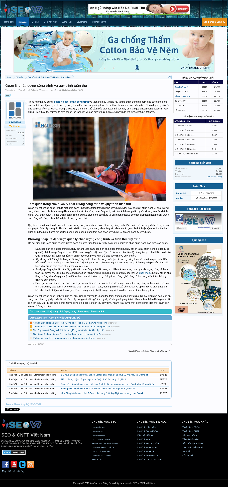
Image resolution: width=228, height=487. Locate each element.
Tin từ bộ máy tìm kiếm (101, 455)
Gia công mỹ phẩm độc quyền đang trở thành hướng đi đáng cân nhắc (67, 334)
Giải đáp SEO (97, 459)
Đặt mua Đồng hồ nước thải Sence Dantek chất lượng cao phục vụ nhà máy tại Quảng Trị (104, 375)
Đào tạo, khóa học (190, 435)
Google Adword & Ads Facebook (105, 443)
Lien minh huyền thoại (192, 447)
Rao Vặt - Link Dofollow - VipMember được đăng (38, 90)
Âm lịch (179, 198)
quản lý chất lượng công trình (71, 101)
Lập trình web (143, 439)
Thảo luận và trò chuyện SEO (104, 447)
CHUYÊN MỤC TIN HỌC (152, 421)
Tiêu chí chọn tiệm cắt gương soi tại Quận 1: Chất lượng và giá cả (93, 379)
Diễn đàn (23, 22)
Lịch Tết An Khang (214, 177)
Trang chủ (9, 22)
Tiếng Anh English (190, 439)
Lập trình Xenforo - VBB (148, 443)
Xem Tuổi (67, 22)
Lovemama (82, 22)
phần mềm (145, 273)
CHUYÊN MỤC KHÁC (195, 421)
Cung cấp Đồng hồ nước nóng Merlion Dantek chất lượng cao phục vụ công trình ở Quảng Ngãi (107, 384)
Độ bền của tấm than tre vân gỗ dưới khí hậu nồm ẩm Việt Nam (64, 338)
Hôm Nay (199, 186)
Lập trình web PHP (145, 451)
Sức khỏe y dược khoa (192, 443)
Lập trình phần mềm (146, 427)
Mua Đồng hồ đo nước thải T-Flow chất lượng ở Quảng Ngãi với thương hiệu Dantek (102, 393)
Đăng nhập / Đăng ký (214, 22)
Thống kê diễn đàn (199, 162)
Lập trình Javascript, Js (147, 455)
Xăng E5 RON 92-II (182, 96)
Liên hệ (35, 22)
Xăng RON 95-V (181, 87)
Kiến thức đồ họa (145, 435)
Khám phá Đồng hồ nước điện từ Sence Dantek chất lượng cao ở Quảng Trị (98, 388)
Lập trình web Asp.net (147, 447)
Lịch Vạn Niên (50, 22)
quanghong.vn (99, 22)
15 (23, 136)
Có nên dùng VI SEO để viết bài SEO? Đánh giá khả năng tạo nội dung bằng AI (71, 326)
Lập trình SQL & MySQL (148, 431)
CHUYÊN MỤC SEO (103, 421)
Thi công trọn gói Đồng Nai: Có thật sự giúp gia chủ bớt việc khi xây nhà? (68, 330)
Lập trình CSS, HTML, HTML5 (150, 459)
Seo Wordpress (98, 435)
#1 (171, 344)
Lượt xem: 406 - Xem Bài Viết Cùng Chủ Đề (55, 317)
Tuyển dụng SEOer (191, 427)
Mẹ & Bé (186, 451)
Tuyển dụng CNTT (190, 431)
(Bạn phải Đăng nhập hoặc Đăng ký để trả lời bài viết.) (150, 351)
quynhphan (72, 90)
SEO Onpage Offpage (101, 439)
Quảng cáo (199, 240)
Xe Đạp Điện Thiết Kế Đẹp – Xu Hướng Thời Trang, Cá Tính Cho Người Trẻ (70, 323)
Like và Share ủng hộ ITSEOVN (23, 404)
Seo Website (97, 431)
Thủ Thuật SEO (98, 427)
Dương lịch (181, 193)
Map (4, 471)
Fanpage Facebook (199, 208)
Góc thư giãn (188, 455)
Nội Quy (21, 471)
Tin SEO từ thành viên (101, 451)
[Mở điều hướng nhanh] (169, 77)
